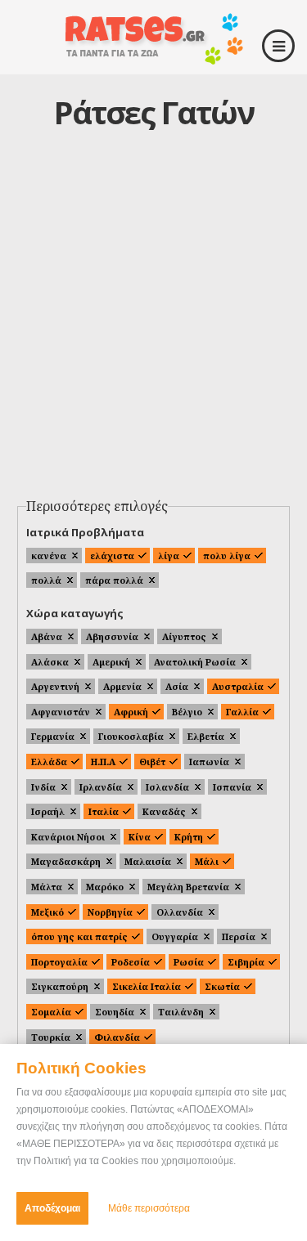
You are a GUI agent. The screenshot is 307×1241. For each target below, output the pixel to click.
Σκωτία (222, 986)
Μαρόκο (105, 886)
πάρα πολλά (114, 580)
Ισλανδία (167, 787)
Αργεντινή (55, 686)
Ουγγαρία (174, 936)
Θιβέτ (152, 761)
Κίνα (140, 837)
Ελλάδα (49, 761)
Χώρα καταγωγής (75, 613)
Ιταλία (103, 811)
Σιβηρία (246, 962)
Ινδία (43, 787)
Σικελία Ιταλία (146, 986)
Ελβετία (205, 736)
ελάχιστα (112, 555)
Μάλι (207, 861)
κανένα (48, 555)
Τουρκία (50, 1037)
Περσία (238, 936)
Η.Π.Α (103, 761)
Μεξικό (47, 912)
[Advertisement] (153, 330)
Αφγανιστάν (60, 712)
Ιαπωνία (209, 761)
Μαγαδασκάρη (66, 861)
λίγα (168, 555)
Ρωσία (189, 962)
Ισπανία (232, 787)
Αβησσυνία (112, 636)
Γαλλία (242, 712)
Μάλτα (46, 886)
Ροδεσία (130, 962)
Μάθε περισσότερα (149, 1208)
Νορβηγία (110, 912)
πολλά (46, 580)
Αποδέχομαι (52, 1208)
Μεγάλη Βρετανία (188, 886)
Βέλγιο (187, 712)
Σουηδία (114, 1012)
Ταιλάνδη (181, 1012)
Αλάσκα (50, 662)
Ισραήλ (48, 811)
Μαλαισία (147, 861)
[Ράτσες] (154, 58)
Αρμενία (122, 686)
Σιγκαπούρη (59, 986)
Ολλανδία (179, 912)
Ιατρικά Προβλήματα (85, 532)
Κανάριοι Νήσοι (68, 837)
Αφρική (131, 712)
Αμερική (111, 662)
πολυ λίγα (227, 555)
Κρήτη (188, 837)
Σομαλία (51, 1012)
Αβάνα (46, 636)
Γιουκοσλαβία (131, 736)
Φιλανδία (117, 1037)
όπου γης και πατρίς (79, 936)
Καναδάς (164, 811)
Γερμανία (52, 736)
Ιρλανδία (100, 787)
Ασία (176, 686)
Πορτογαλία (59, 962)
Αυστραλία (238, 686)
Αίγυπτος (184, 636)
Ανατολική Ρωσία (195, 662)
